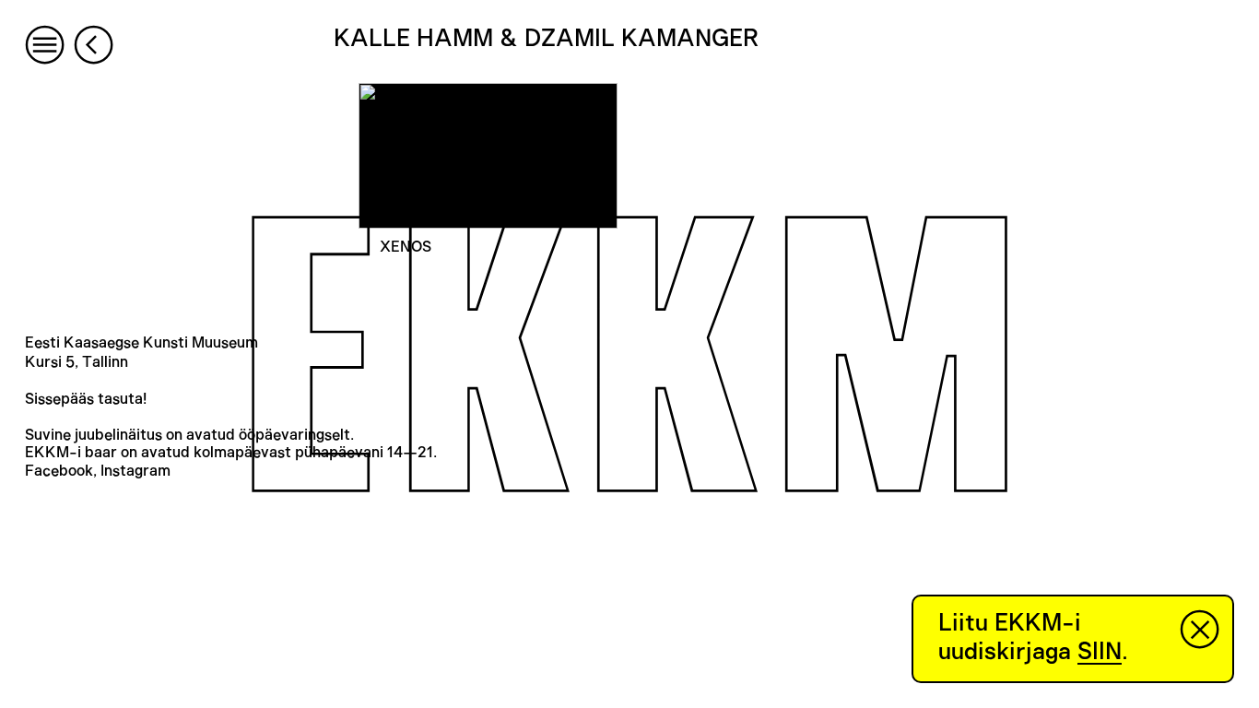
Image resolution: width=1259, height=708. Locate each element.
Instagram (135, 471)
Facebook (59, 471)
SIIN (1099, 652)
